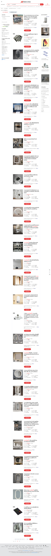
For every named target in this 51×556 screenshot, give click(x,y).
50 (19, 541)
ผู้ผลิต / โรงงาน (5, 32)
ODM (4, 41)
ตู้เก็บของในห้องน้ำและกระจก (31, 6)
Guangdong (5, 51)
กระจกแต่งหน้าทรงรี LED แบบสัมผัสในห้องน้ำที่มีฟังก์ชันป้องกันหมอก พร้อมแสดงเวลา (31, 51)
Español (23, 546)
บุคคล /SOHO (4, 36)
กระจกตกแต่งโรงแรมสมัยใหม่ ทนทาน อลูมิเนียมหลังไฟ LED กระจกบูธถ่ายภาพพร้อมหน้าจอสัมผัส (31, 226)
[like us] (43, 545)
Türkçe (23, 547)
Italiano (33, 546)
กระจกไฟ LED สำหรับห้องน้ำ (23, 6)
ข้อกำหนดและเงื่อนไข (34, 552)
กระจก (42, 108)
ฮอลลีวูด (42, 110)
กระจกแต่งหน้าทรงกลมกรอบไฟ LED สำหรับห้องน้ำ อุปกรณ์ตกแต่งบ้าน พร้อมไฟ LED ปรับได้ (31, 69)
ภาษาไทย (20, 547)
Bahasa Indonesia (31, 547)
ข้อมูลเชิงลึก (40, 545)
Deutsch (26, 546)
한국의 (41, 546)
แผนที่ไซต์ (36, 545)
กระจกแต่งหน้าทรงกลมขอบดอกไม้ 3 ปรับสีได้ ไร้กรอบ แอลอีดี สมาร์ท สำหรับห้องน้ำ (31, 458)
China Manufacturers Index (23, 548)
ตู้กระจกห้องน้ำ (38, 6)
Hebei (4, 52)
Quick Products (17, 548)
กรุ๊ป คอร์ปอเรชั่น (5, 33)
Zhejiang (4, 48)
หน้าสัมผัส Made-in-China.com (30, 545)
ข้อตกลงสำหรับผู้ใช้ (15, 545)
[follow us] (45, 545)
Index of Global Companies (39, 548)
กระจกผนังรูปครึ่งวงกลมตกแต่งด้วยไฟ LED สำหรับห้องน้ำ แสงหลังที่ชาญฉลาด (31, 209)
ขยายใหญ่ (42, 103)
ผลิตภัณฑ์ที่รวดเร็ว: (9, 6)
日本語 (16, 546)
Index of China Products (31, 548)
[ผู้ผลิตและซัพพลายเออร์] (26, 2)
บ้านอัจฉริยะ (43, 96)
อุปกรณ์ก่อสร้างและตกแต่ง (6, 16)
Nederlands (47, 546)
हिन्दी (17, 547)
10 (15, 541)
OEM (4, 42)
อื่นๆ (3, 35)
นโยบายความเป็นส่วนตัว (22, 545)
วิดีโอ (14, 33)
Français (19, 546)
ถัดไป (31, 539)
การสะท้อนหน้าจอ (44, 97)
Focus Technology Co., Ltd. (26, 550)
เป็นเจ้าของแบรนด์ (6, 43)
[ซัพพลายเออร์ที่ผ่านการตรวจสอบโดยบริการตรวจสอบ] (6, 25)
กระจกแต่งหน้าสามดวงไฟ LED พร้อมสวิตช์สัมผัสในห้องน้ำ (45, 37)
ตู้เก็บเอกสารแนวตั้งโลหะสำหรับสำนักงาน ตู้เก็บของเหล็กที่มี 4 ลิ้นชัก (45, 26)
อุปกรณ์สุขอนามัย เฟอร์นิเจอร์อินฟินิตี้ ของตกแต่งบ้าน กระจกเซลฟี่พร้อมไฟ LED (31, 336)
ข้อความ (11, 545)
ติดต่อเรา (4, 59)
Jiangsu (4, 53)
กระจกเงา (3, 17)
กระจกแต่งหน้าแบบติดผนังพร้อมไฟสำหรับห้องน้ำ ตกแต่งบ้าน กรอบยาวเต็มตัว (31, 296)
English (7, 546)
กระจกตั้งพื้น (43, 102)
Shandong (4, 49)
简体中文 (10, 546)
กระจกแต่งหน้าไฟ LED (44, 105)
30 (17, 541)
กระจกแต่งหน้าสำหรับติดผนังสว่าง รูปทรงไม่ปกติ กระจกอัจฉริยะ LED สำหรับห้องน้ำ (31, 191)
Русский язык (37, 546)
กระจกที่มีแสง (43, 100)
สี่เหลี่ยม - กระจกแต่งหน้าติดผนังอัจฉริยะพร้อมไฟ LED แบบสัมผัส (31, 354)
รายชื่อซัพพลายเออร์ (13, 12)
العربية (44, 546)
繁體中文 (13, 546)
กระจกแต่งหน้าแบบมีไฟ (15, 6)
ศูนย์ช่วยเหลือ (7, 545)
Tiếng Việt (26, 547)
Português (29, 546)
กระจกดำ (42, 99)
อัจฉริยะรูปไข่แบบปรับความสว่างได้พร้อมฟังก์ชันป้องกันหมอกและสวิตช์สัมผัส (31, 244)
